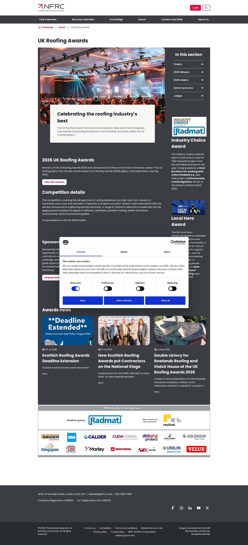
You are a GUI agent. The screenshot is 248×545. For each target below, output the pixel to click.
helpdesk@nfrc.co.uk (100, 494)
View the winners (54, 182)
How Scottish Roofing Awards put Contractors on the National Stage (121, 361)
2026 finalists (79, 220)
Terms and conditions (126, 528)
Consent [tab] (81, 252)
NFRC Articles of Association (142, 531)
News (44, 373)
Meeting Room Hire (125, 535)
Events (142, 19)
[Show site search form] (206, 8)
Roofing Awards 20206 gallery (112, 171)
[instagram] (181, 508)
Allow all (165, 300)
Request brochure (55, 277)
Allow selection (124, 300)
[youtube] (199, 508)
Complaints (105, 528)
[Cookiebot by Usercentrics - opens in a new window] (172, 242)
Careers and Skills (172, 19)
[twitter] (207, 508)
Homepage (47, 27)
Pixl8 (208, 528)
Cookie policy (117, 531)
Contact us (90, 528)
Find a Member (48, 19)
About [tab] (167, 252)
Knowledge (116, 19)
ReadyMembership (200, 534)
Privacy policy (100, 531)
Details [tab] (124, 252)
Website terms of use (152, 528)
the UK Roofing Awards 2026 (70, 167)
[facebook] (173, 508)
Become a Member (83, 19)
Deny (82, 300)
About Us (203, 19)
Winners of (48, 167)
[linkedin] (190, 508)
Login (195, 7)
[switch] (108, 288)
